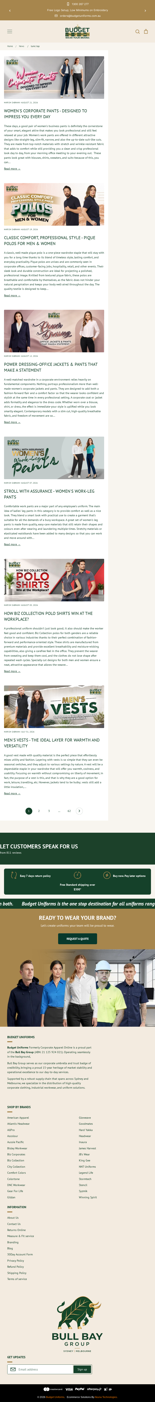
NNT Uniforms (87, 1166)
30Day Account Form (20, 1254)
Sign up (82, 1369)
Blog (10, 1248)
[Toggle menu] (9, 31)
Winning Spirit (88, 1197)
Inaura (83, 1142)
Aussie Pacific (15, 1142)
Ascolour (12, 1136)
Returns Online (16, 1230)
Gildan (11, 1197)
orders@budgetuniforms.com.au (80, 15)
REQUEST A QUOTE (78, 939)
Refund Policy (15, 1266)
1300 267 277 (80, 4)
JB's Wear (84, 1154)
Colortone (13, 1179)
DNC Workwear (16, 1185)
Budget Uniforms (55, 1397)
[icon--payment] (53, 1390)
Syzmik (83, 1191)
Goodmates (86, 1124)
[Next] (79, 812)
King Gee (84, 1160)
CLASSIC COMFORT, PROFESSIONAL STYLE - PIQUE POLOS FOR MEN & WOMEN (49, 240)
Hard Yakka (86, 1130)
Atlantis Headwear (18, 1124)
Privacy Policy (15, 1260)
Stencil (83, 1185)
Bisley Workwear (17, 1148)
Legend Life (86, 1173)
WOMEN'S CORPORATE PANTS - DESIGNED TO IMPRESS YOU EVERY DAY (45, 113)
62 (69, 811)
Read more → (12, 168)
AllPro (11, 1130)
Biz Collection (15, 1160)
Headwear (85, 1136)
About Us (13, 1217)
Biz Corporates (16, 1154)
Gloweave (85, 1117)
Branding (13, 1242)
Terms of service (17, 1279)
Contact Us (14, 1224)
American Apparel (18, 1117)
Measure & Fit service (20, 1236)
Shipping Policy (16, 1273)
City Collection (16, 1166)
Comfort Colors (16, 1173)
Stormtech (85, 1179)
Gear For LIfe (15, 1191)
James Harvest (87, 1148)
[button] (9, 11)
